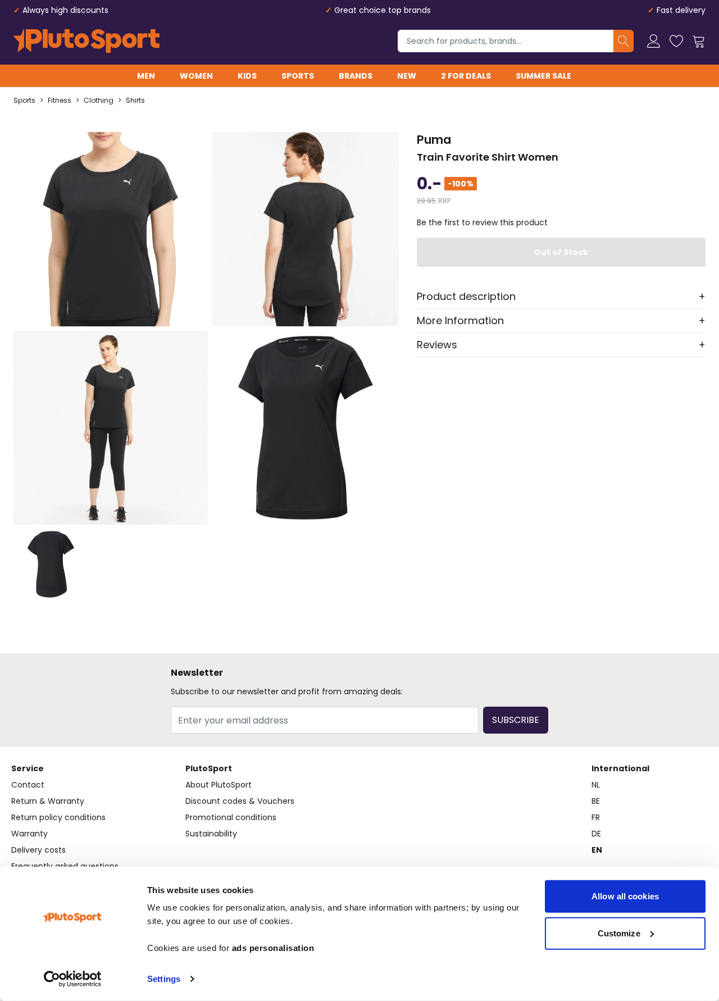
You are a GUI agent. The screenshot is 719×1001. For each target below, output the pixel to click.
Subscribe (515, 719)
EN (596, 850)
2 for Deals (466, 75)
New (406, 75)
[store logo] (86, 41)
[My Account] (654, 41)
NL (595, 784)
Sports (297, 75)
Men (146, 75)
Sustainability (211, 833)
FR (595, 817)
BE (595, 801)
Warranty (29, 833)
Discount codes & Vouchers (239, 801)
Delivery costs (38, 850)
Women (196, 75)
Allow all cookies (625, 896)
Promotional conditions (230, 817)
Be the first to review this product (482, 222)
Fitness (59, 100)
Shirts (135, 100)
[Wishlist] (676, 41)
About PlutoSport (218, 784)
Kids (247, 75)
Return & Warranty (47, 801)
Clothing (98, 100)
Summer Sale (543, 75)
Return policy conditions (58, 817)
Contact (27, 784)
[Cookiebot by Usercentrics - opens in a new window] (73, 979)
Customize (619, 933)
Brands (355, 75)
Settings (163, 979)
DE (596, 833)
